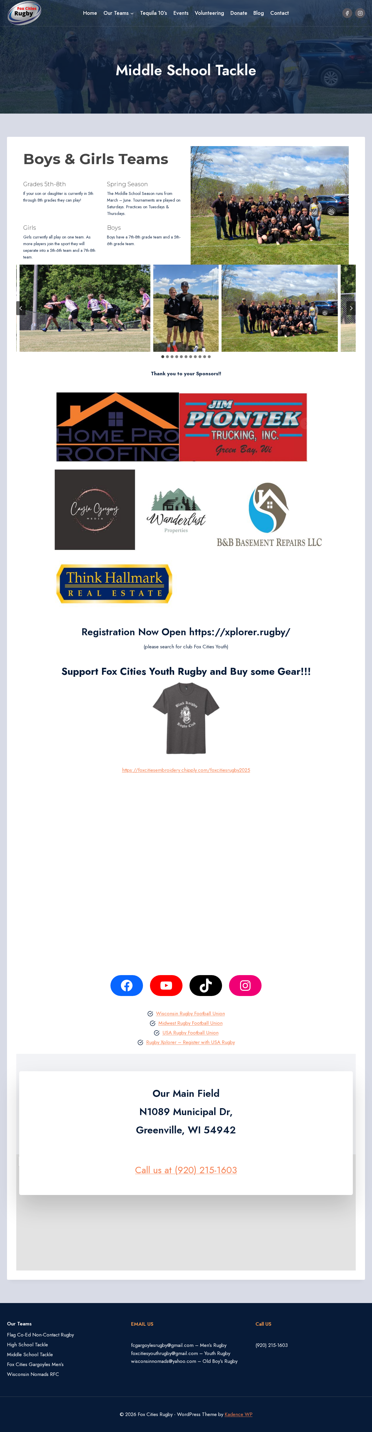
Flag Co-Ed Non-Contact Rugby (40, 1334)
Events (181, 13)
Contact (279, 13)
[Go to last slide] (21, 308)
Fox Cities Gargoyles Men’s (35, 1364)
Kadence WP (239, 1414)
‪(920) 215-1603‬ (271, 1345)
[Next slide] (351, 308)
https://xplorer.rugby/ (240, 632)
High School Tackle (27, 1344)
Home (90, 13)
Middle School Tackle (30, 1354)
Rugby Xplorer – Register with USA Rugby (190, 1042)
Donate (238, 13)
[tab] (162, 356)
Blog (258, 13)
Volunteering (209, 13)
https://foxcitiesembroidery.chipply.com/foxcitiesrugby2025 (186, 770)
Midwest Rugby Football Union (190, 1023)
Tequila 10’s (153, 13)
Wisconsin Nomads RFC (33, 1374)
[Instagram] (360, 13)
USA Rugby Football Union (190, 1032)
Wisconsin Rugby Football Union (190, 1013)
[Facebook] (347, 13)
